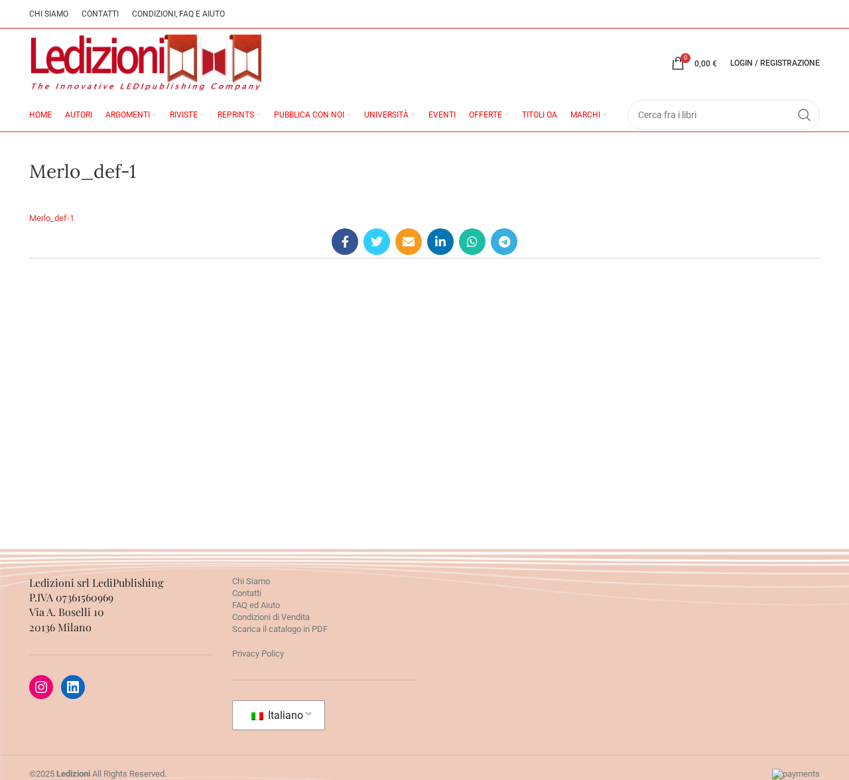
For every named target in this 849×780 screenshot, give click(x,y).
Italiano (284, 715)
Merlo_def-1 (51, 218)
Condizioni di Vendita (271, 617)
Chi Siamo (251, 581)
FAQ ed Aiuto (256, 605)
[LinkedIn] (73, 687)
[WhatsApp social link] (472, 241)
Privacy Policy (258, 654)
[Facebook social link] (345, 241)
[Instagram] (41, 687)
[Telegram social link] (504, 241)
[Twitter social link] (376, 241)
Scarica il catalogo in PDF (280, 629)
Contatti (246, 593)
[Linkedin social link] (440, 241)
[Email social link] (408, 241)
